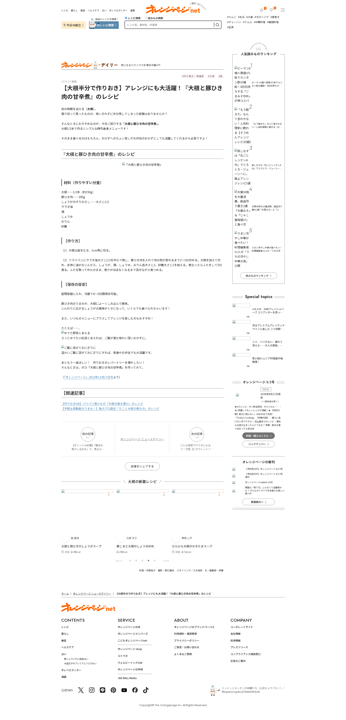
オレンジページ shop (130, 649)
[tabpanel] (87, 521)
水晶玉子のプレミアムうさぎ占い (80, 663)
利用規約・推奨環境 (185, 633)
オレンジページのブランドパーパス (194, 627)
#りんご (231, 17)
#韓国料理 (273, 22)
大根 (211, 76)
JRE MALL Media (127, 678)
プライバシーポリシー (186, 640)
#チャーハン (234, 22)
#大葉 (249, 17)
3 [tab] (142, 560)
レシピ (64, 10)
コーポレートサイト (241, 627)
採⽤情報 (235, 640)
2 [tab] (136, 560)
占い (104, 10)
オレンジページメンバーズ (133, 633)
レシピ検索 (134, 18)
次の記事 (197, 434)
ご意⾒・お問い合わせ (186, 647)
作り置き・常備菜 (194, 76)
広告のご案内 (238, 661)
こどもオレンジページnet (132, 640)
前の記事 (88, 434)
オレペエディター (118, 10)
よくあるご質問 (183, 654)
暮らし (74, 10)
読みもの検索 (155, 18)
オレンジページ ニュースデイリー (142, 439)
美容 (82, 10)
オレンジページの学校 (130, 669)
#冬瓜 (241, 17)
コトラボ (123, 656)
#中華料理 (259, 22)
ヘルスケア (93, 10)
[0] (261, 10)
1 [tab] (130, 560)
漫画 (132, 10)
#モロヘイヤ (262, 17)
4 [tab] (148, 560)
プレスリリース (239, 647)
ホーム (65, 593)
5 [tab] (154, 560)
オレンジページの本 (129, 627)
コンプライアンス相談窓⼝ (245, 654)
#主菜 (230, 27)
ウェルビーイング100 (130, 662)
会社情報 (235, 633)
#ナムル (247, 22)
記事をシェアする (142, 466)
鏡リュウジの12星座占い (76, 658)
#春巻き (275, 17)
